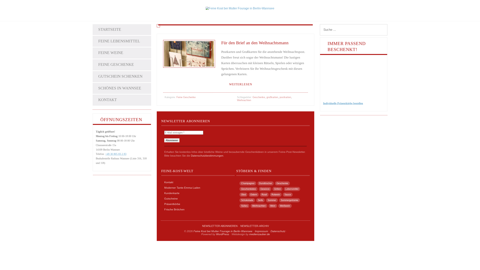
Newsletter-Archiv (254, 225)
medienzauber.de (259, 234)
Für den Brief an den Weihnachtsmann (255, 42)
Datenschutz (278, 231)
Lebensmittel (291, 189)
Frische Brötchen (174, 209)
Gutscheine (171, 198)
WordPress (222, 234)
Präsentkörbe (172, 204)
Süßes (244, 206)
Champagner (248, 183)
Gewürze (265, 189)
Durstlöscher (265, 183)
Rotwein (276, 194)
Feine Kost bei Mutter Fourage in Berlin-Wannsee (223, 231)
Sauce (287, 194)
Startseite (109, 29)
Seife (260, 200)
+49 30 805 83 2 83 (115, 154)
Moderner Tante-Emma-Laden (182, 187)
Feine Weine (110, 52)
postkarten (285, 97)
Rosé (264, 194)
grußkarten (272, 97)
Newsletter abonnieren (220, 225)
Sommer (272, 200)
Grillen (277, 189)
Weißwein (285, 206)
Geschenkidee (248, 189)
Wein (272, 206)
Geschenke (259, 97)
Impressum (261, 231)
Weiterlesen (240, 84)
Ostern (253, 194)
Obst (243, 194)
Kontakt (107, 100)
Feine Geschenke (116, 64)
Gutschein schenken (120, 76)
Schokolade (247, 200)
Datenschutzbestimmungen (207, 155)
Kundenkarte (171, 193)
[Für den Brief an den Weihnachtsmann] (189, 72)
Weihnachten (244, 100)
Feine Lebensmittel (119, 41)
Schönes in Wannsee (119, 88)
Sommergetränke (289, 200)
